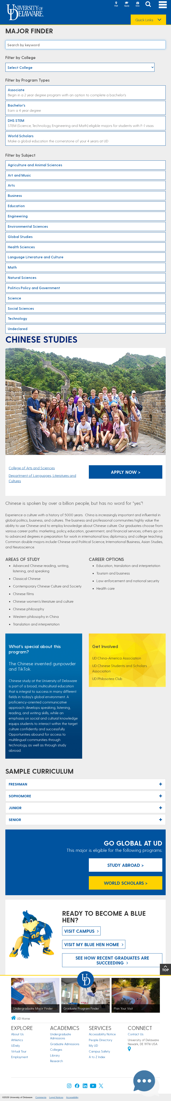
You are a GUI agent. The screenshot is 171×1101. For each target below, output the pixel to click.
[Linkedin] (85, 1087)
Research (56, 1061)
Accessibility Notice (102, 1034)
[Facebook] (77, 1087)
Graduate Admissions (64, 1044)
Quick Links (144, 20)
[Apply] (126, 4)
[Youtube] (93, 1087)
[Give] (137, 4)
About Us (17, 1034)
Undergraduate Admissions (60, 1036)
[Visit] (116, 4)
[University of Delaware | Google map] (129, 1049)
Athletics (17, 1040)
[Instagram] (69, 1087)
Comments (40, 1097)
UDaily (15, 1045)
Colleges (56, 1049)
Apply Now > (125, 472)
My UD (93, 1045)
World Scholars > (126, 883)
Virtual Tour (18, 1051)
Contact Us (135, 1034)
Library (55, 1055)
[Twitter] (101, 1087)
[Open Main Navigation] (163, 4)
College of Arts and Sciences (32, 468)
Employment (19, 1057)
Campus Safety (99, 1051)
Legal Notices (56, 1097)
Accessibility (72, 1097)
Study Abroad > (125, 865)
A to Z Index (97, 1057)
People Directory (100, 1040)
